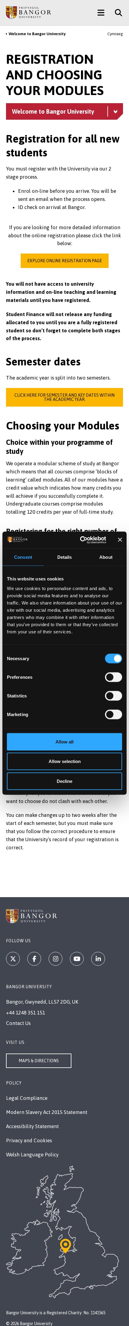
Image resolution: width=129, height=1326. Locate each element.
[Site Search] (116, 12)
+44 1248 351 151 (25, 1013)
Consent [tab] (23, 557)
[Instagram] (55, 959)
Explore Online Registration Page (64, 260)
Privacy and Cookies (29, 1140)
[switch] (113, 677)
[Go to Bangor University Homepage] (28, 12)
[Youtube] (77, 959)
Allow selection (65, 761)
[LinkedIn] (98, 959)
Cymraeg (115, 34)
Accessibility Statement (32, 1126)
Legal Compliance (26, 1098)
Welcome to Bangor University (37, 34)
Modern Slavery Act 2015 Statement (46, 1112)
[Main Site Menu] (101, 12)
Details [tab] (64, 557)
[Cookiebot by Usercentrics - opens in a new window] (80, 540)
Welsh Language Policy (32, 1155)
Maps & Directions (39, 1060)
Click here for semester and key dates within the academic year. (64, 397)
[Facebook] (34, 959)
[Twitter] (13, 959)
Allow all (65, 741)
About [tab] (105, 557)
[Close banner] (120, 540)
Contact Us (18, 1023)
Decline (64, 780)
